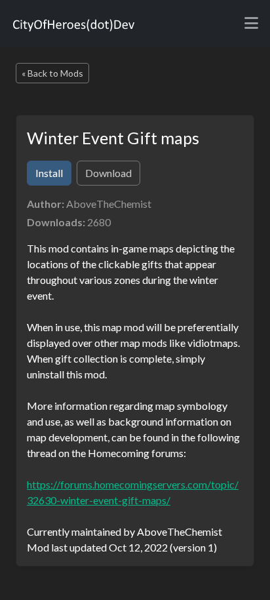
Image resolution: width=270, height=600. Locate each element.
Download (108, 173)
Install (49, 173)
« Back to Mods (52, 73)
